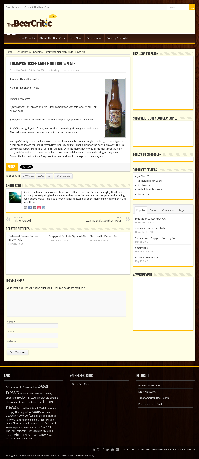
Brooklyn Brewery (27, 397)
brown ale (28, 176)
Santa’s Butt (144, 194)
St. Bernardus (27, 427)
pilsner (37, 415)
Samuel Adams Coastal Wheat (151, 228)
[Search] (192, 7)
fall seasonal (50, 408)
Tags (181, 210)
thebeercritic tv (38, 431)
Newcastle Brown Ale (104, 236)
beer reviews (27, 393)
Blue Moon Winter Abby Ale (150, 218)
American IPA (30, 387)
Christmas (23, 402)
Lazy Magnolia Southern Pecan (104, 219)
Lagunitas (25, 412)
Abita (8, 387)
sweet (46, 427)
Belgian (38, 393)
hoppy (10, 412)
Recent (153, 210)
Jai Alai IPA (143, 176)
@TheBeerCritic (81, 375)
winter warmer (24, 438)
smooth (26, 423)
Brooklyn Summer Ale (147, 257)
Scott (23, 70)
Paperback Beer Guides (151, 404)
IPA (17, 412)
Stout (37, 427)
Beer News (76, 38)
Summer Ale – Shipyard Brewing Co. (155, 238)
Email (10, 331)
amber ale (16, 387)
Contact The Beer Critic (37, 7)
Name (10, 321)
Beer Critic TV (27, 38)
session (50, 419)
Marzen (46, 412)
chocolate (11, 402)
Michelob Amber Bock (150, 189)
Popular (140, 210)
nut (49, 176)
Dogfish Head (24, 408)
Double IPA (37, 408)
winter (43, 435)
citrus (32, 402)
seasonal (37, 419)
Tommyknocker (63, 176)
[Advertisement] (163, 303)
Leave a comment (70, 70)
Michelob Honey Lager (150, 180)
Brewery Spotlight (117, 38)
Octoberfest (12, 415)
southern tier (38, 423)
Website (11, 341)
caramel (54, 397)
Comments (168, 210)
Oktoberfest (26, 415)
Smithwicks (144, 185)
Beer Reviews (13, 7)
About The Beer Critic (52, 38)
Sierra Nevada (14, 423)
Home (11, 39)
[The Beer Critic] (32, 24)
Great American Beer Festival (154, 397)
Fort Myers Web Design (70, 455)
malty (36, 412)
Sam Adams (22, 419)
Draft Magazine (147, 391)
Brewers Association (149, 385)
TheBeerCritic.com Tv (18, 430)
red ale (45, 415)
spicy (17, 427)
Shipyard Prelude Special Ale (67, 236)
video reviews (26, 434)
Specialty (37, 52)
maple (41, 176)
